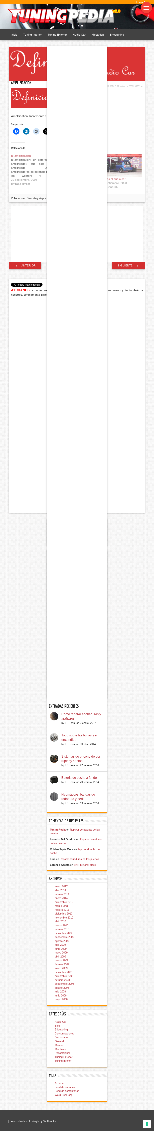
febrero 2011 (62, 909)
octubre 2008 (62, 979)
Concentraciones (64, 1033)
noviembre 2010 (64, 917)
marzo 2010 (61, 925)
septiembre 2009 (64, 937)
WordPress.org (63, 1094)
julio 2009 (60, 944)
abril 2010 (60, 921)
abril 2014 (60, 890)
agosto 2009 (62, 941)
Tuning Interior (32, 34)
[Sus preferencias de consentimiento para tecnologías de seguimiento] (147, 1124)
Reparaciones (63, 1052)
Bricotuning (117, 34)
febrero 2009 (62, 964)
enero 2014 (61, 898)
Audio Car (79, 34)
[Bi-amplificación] (33, 170)
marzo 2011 (61, 905)
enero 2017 (61, 886)
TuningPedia (58, 829)
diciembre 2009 (63, 933)
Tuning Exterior (57, 34)
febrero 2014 (62, 894)
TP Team (140, 86)
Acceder (59, 1083)
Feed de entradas (65, 1087)
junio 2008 (61, 995)
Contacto (141, 2)
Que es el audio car (113, 179)
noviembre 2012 (64, 902)
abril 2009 (60, 956)
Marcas (59, 1045)
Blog (57, 1025)
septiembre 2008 (64, 983)
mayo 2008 (61, 999)
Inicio (14, 34)
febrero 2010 (62, 929)
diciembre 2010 (63, 913)
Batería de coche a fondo (79, 777)
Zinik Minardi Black (85, 864)
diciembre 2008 (63, 972)
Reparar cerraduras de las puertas (79, 859)
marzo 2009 (61, 960)
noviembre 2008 (64, 975)
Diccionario (61, 1037)
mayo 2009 (61, 952)
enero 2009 (61, 968)
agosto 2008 (62, 987)
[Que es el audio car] (121, 165)
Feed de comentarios (67, 1090)
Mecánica (98, 34)
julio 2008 (60, 991)
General (59, 1041)
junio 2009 (61, 948)
